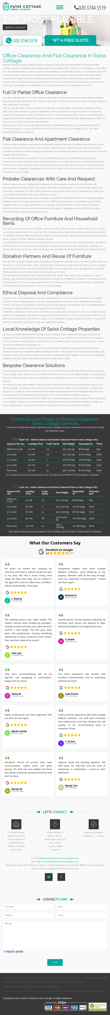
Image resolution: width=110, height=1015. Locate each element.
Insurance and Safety (36, 977)
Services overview (13, 977)
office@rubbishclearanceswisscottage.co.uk (58, 858)
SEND (55, 962)
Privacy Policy (36, 982)
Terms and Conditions (14, 982)
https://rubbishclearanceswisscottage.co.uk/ (58, 862)
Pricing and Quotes (72, 982)
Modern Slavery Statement (43, 986)
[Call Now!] (93, 7)
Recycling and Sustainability (64, 977)
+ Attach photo (13, 951)
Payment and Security (15, 986)
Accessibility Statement (93, 977)
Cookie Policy (53, 982)
